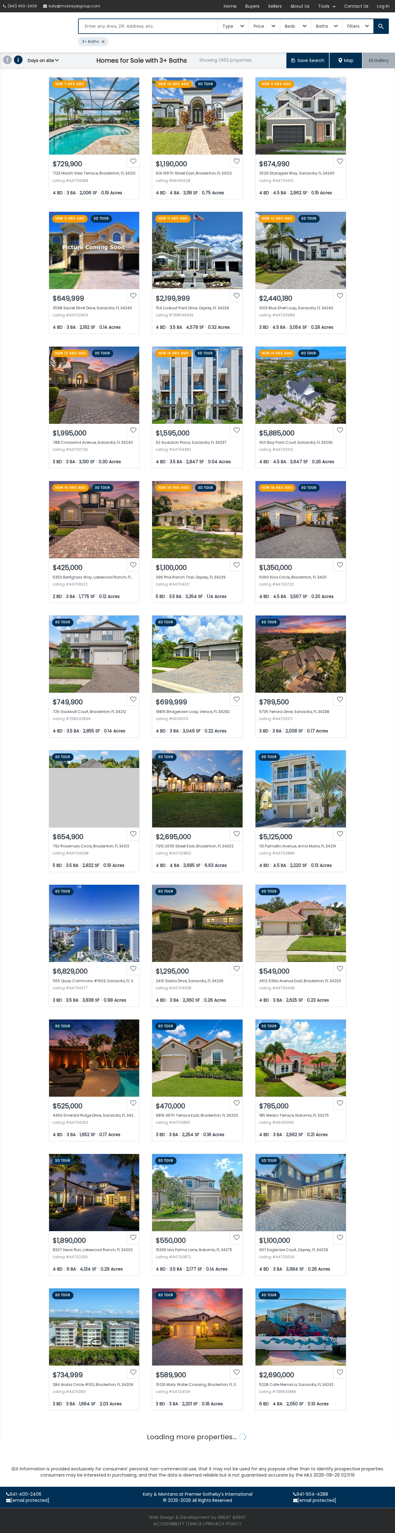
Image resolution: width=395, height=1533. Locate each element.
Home (230, 6)
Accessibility (169, 1523)
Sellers (275, 6)
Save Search (310, 60)
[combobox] (148, 26)
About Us (300, 6)
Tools (324, 6)
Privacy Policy (224, 1523)
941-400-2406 (25, 1494)
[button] (346, 60)
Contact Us (356, 6)
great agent (232, 1517)
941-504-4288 (312, 1494)
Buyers (252, 6)
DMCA (195, 1523)
